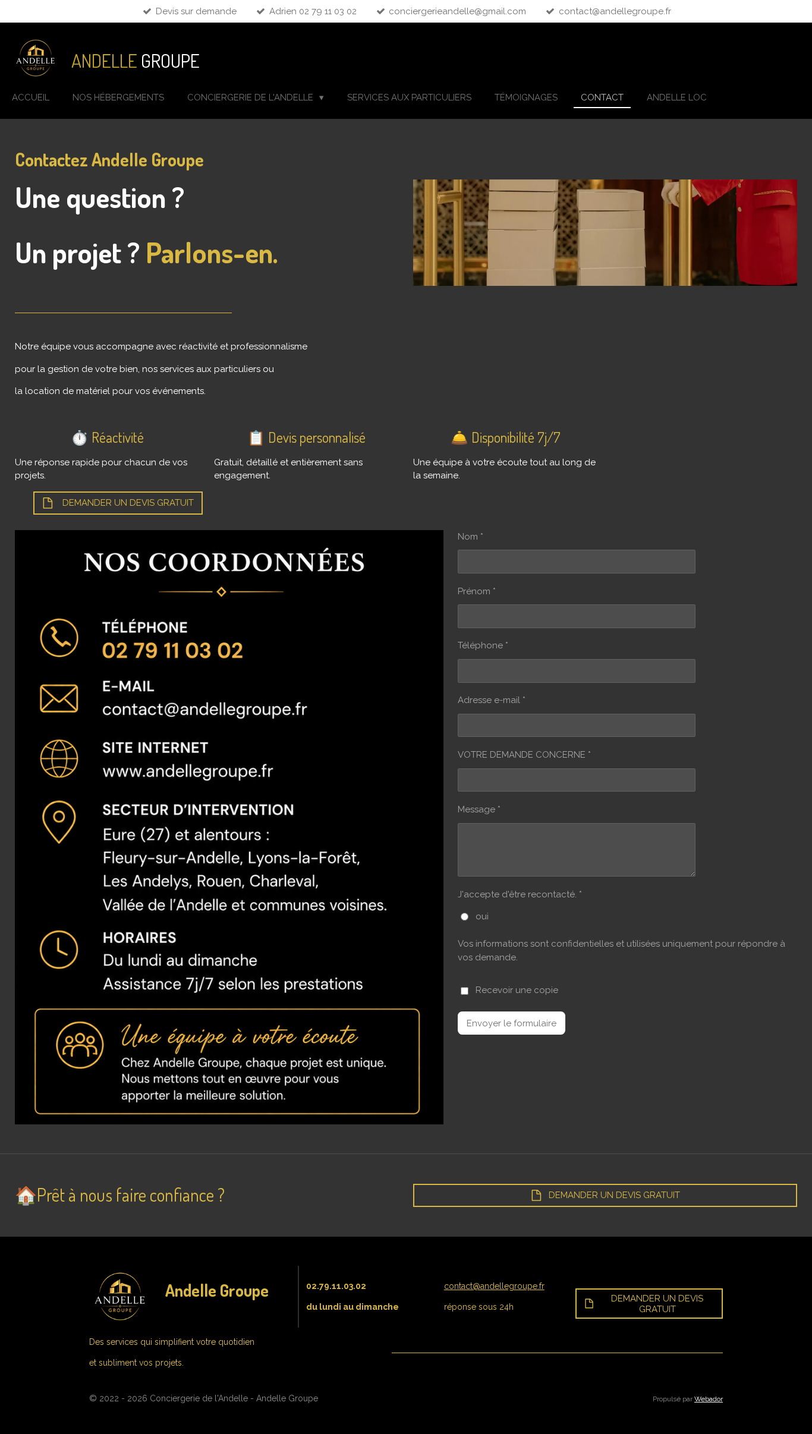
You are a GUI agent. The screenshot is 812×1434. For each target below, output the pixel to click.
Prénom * (477, 591)
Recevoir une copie (517, 990)
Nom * (470, 536)
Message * (479, 809)
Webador (708, 1399)
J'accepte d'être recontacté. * (520, 894)
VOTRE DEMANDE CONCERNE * (524, 754)
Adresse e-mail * (491, 700)
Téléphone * (483, 645)
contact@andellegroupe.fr (494, 1286)
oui (482, 916)
